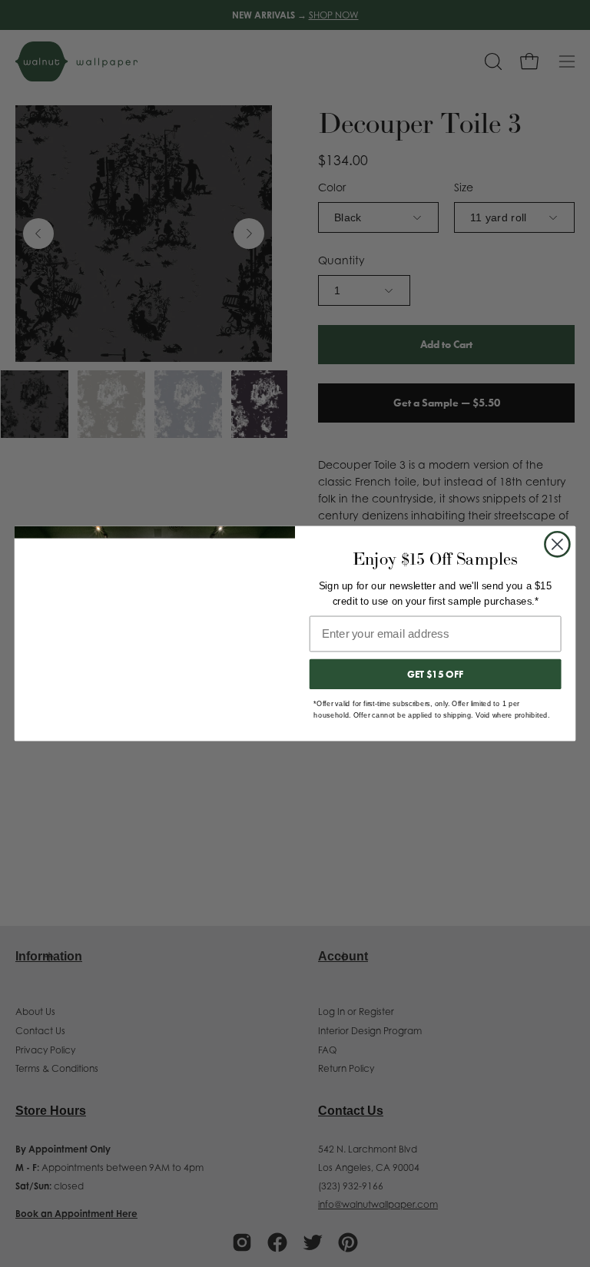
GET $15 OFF (435, 674)
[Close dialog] (557, 544)
